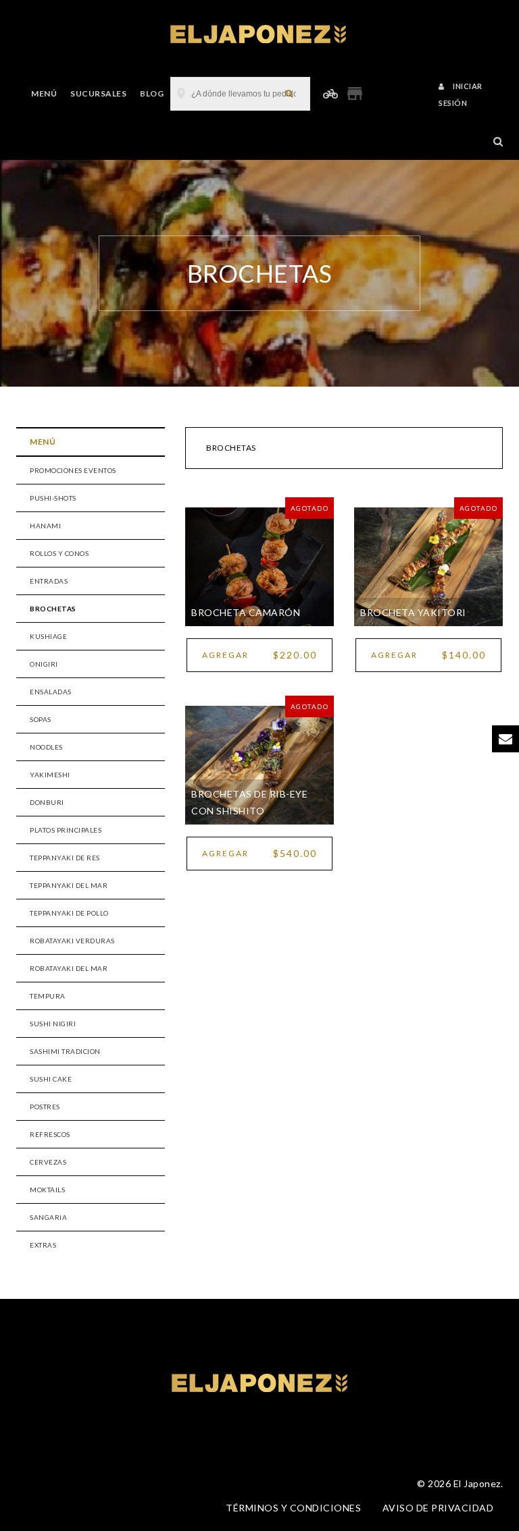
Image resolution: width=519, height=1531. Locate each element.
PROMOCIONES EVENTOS (73, 470)
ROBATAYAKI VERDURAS (72, 941)
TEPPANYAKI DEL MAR (68, 885)
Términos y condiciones (293, 1507)
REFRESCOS (50, 1134)
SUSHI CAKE (51, 1079)
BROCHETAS (53, 609)
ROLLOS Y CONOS (59, 553)
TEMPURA (48, 996)
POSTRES (45, 1107)
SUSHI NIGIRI (53, 1024)
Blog (152, 93)
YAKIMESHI (50, 775)
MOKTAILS (47, 1190)
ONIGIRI (44, 664)
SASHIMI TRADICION (65, 1051)
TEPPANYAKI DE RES (65, 858)
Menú (44, 93)
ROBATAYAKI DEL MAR (68, 968)
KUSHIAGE (48, 636)
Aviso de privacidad (438, 1507)
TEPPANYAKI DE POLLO (69, 913)
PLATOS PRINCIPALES (65, 830)
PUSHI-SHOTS (53, 498)
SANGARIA (48, 1217)
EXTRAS (43, 1245)
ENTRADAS (49, 581)
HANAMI (45, 526)
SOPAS (40, 719)
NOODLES (46, 747)
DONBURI (47, 802)
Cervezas (48, 1162)
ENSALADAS (51, 692)
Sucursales (98, 93)
